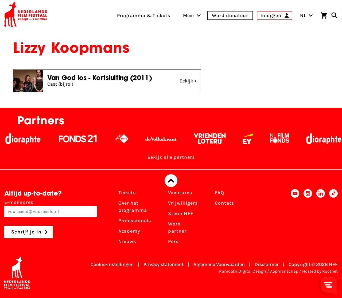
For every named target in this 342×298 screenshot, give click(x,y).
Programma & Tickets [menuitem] (143, 15)
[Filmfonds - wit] (276, 138)
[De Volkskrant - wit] (157, 138)
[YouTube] (295, 218)
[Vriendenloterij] (206, 138)
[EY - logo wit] (244, 138)
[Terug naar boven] (171, 180)
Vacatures (180, 193)
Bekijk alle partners (171, 157)
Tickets (127, 193)
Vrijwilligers (183, 203)
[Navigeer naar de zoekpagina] (334, 15)
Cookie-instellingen (112, 264)
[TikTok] (333, 218)
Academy (129, 231)
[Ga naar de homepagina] (25, 15)
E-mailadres (18, 202)
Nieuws (127, 241)
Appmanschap (284, 271)
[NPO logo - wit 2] (118, 138)
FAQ (219, 193)
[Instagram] (308, 218)
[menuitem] (189, 15)
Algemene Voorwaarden (219, 264)
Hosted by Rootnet (320, 271)
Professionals (134, 221)
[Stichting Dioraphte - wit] (19, 138)
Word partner (177, 227)
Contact (224, 203)
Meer (189, 15)
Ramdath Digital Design (242, 271)
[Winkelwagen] (324, 15)
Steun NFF (180, 213)
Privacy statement (163, 264)
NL (303, 15)
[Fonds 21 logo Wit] (74, 138)
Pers (173, 241)
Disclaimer (267, 264)
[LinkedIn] (320, 218)
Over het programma (132, 206)
